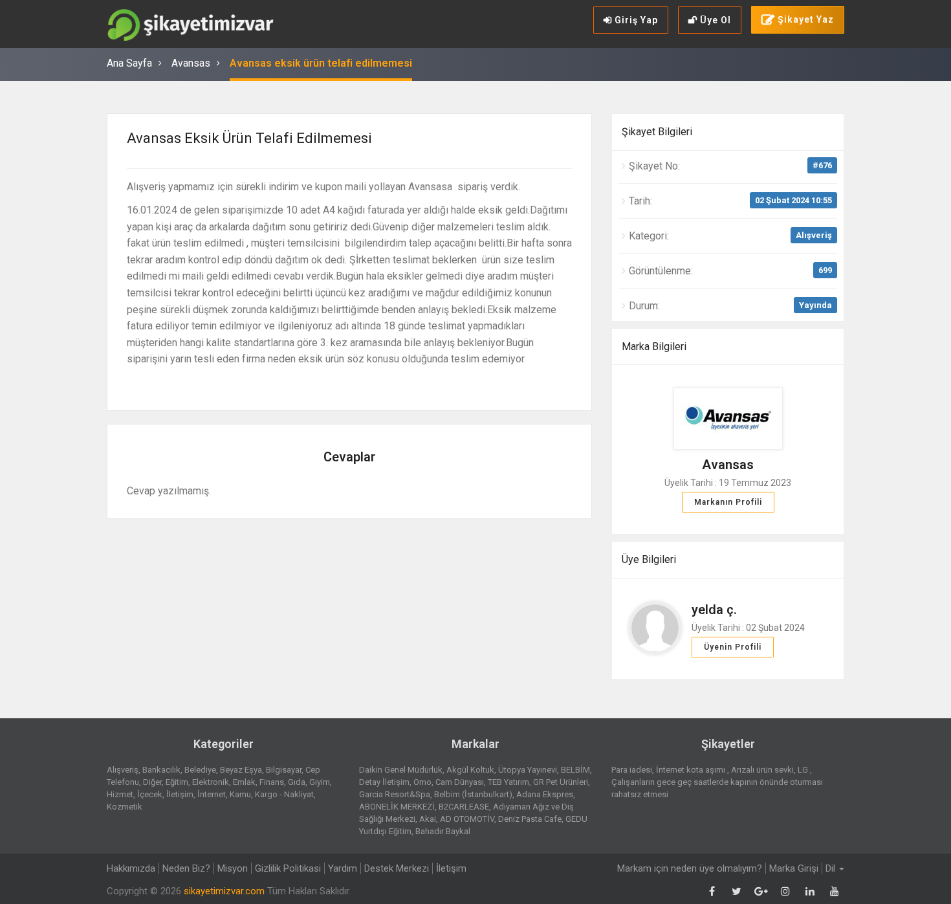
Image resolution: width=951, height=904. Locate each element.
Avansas (190, 63)
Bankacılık (161, 770)
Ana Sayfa (129, 63)
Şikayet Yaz (804, 19)
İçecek (149, 794)
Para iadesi (631, 770)
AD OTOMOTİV (467, 819)
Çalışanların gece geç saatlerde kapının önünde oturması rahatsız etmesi (717, 788)
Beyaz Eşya (241, 770)
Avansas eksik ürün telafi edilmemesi (321, 63)
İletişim (179, 794)
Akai (427, 819)
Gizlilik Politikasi (288, 868)
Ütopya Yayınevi (527, 770)
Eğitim (177, 782)
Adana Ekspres (544, 794)
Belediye (200, 770)
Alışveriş (814, 235)
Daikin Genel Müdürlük (401, 770)
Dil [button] (831, 868)
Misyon (232, 868)
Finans (271, 782)
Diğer (152, 782)
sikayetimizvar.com (224, 891)
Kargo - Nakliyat (284, 794)
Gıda (296, 782)
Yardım (342, 868)
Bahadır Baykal (442, 831)
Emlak (244, 782)
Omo (422, 782)
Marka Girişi (793, 868)
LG (804, 770)
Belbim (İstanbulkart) (473, 794)
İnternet (211, 794)
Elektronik (210, 782)
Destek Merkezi (396, 868)
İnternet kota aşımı (691, 770)
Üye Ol (714, 20)
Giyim (319, 782)
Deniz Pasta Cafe (530, 819)
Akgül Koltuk (470, 770)
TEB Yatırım (508, 782)
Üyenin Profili (732, 647)
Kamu (240, 794)
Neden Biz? (186, 868)
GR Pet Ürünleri (560, 782)
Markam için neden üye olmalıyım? (689, 868)
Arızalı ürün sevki (762, 770)
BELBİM (575, 770)
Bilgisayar (283, 770)
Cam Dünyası (459, 782)
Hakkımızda (131, 868)
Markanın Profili (728, 502)
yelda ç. (714, 609)
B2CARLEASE (464, 806)
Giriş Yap (635, 20)
